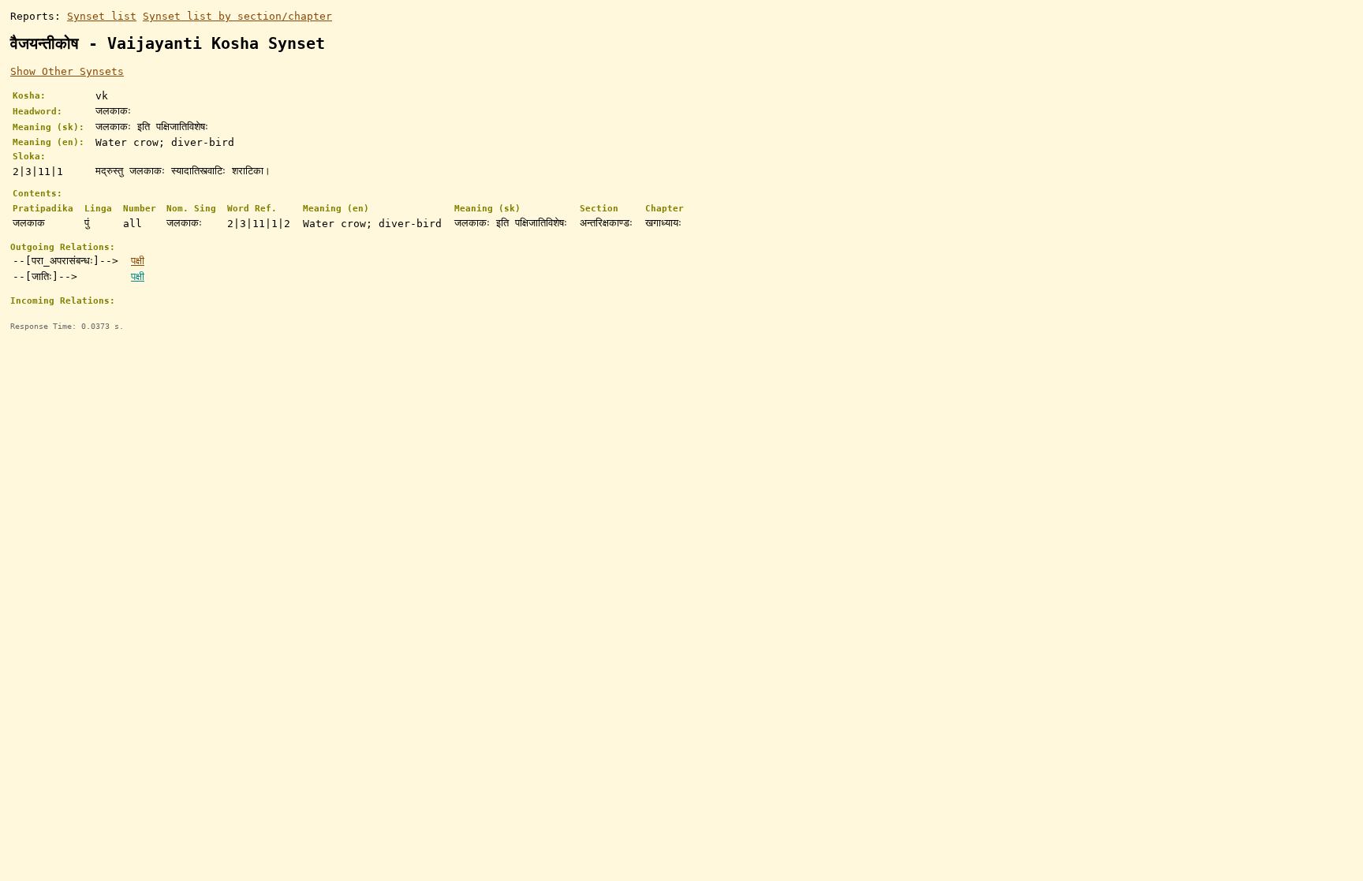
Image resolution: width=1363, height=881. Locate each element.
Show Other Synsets (67, 71)
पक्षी (137, 261)
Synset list (101, 16)
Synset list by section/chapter (237, 16)
